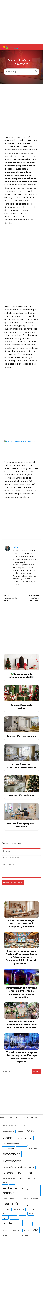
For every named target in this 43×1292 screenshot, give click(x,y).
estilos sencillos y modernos (15, 1190)
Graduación (34, 1198)
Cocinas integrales (24, 1138)
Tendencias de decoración (20, 1235)
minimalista (14, 1218)
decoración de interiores (14, 1167)
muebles (28, 1224)
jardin (31, 1214)
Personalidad (16, 1231)
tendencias (6, 1235)
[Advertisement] (21, 21)
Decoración (12, 1161)
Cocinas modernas (11, 1144)
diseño (31, 1167)
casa (30, 1131)
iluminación (32, 1209)
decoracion (11, 1154)
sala (35, 1230)
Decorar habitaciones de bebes (10, 598)
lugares (5, 1218)
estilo (5, 1183)
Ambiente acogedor (8, 1132)
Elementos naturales (9, 1178)
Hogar (27, 1204)
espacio (22, 1178)
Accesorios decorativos (9, 1125)
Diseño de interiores (17, 1173)
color (23, 1144)
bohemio (20, 1132)
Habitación (11, 1204)
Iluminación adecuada (9, 1214)
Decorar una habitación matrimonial (34, 598)
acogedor (22, 1125)
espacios (31, 1178)
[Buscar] (35, 71)
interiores (22, 1214)
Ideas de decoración (18, 1209)
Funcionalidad (23, 1198)
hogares (6, 1209)
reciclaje (26, 1231)
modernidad (12, 1223)
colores (31, 1144)
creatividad (21, 1148)
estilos (12, 1183)
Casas (8, 1138)
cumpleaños (33, 1148)
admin (16, 547)
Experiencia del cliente (9, 1198)
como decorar (8, 1148)
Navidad (6, 1231)
